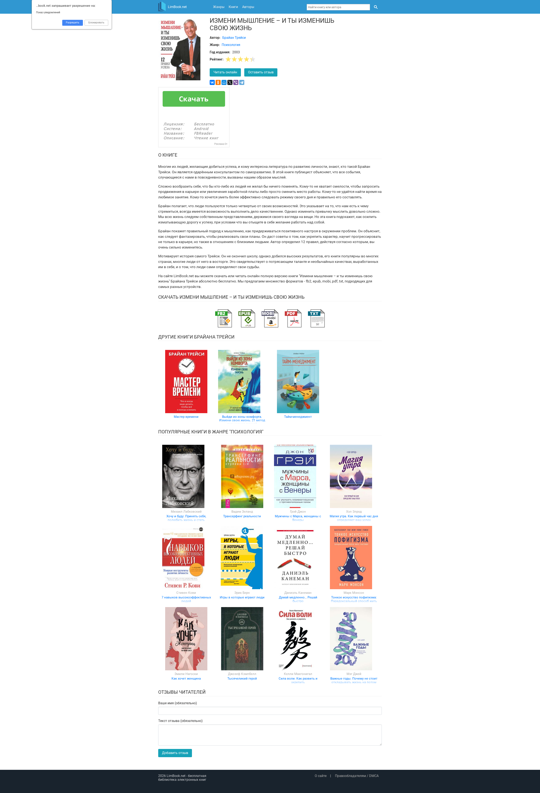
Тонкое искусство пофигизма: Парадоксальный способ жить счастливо (354, 601)
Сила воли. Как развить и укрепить (298, 680)
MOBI (270, 318)
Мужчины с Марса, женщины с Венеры (298, 518)
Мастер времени (186, 417)
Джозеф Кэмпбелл (242, 674)
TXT (316, 318)
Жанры (218, 7)
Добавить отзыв (175, 753)
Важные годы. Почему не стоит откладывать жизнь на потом (353, 680)
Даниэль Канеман (298, 593)
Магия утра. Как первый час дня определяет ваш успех (354, 518)
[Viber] (235, 82)
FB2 (223, 318)
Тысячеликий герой (242, 678)
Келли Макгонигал (298, 674)
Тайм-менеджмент (298, 417)
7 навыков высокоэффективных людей (186, 599)
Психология (231, 45)
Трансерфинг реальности (242, 516)
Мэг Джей (354, 674)
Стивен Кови (186, 593)
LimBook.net (176, 776)
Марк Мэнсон (354, 593)
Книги (233, 7)
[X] (229, 82)
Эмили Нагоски (186, 674)
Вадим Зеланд (242, 511)
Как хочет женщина (186, 678)
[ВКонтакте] (212, 82)
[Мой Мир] (224, 82)
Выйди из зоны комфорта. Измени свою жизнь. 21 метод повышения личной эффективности (242, 422)
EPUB (246, 318)
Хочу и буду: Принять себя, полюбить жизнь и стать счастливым (186, 520)
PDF (293, 318)
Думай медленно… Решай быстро (298, 599)
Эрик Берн (242, 593)
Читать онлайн (225, 72)
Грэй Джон (298, 511)
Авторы (248, 7)
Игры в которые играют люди (242, 597)
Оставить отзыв (261, 72)
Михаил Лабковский (186, 511)
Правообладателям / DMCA (357, 776)
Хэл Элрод (354, 511)
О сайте (321, 776)
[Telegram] (241, 82)
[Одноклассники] (218, 82)
